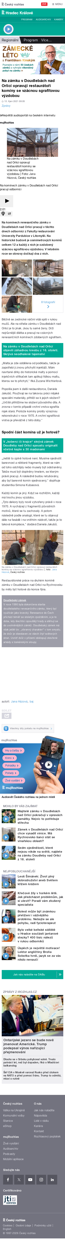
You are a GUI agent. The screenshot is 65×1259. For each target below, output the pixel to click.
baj (31, 701)
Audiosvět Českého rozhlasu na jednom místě (28, 797)
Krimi (8, 758)
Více (46, 40)
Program (26, 19)
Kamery (58, 19)
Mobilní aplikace (13, 1159)
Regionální (10, 40)
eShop (7, 1126)
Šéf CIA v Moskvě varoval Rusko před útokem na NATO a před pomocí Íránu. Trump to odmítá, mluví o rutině (32, 1075)
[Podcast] (3, 213)
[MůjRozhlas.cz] (7, 123)
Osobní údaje (23, 1225)
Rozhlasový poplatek (47, 1136)
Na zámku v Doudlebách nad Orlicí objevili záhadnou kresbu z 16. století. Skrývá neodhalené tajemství (30, 350)
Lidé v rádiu (41, 1120)
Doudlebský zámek (14, 600)
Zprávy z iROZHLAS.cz (20, 992)
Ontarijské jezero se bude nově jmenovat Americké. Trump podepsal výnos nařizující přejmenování (28, 1046)
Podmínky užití (42, 1225)
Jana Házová (19, 701)
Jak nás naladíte (44, 1110)
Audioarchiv (43, 19)
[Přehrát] (6, 201)
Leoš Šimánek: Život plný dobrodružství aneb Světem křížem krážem (38, 880)
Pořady (9, 773)
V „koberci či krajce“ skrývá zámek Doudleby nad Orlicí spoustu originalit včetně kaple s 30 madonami (30, 445)
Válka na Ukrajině (14, 1110)
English (7, 1229)
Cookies (7, 1225)
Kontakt (39, 1131)
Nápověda (40, 1115)
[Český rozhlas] (13, 4)
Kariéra (38, 1126)
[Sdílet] (9, 213)
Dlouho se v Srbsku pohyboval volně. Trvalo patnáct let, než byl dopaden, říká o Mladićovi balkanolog (31, 1062)
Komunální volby (13, 1115)
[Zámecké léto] (32, 59)
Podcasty (9, 1154)
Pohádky (10, 765)
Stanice (8, 1120)
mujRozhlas (9, 740)
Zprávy (6, 105)
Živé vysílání (12, 780)
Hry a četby (12, 750)
